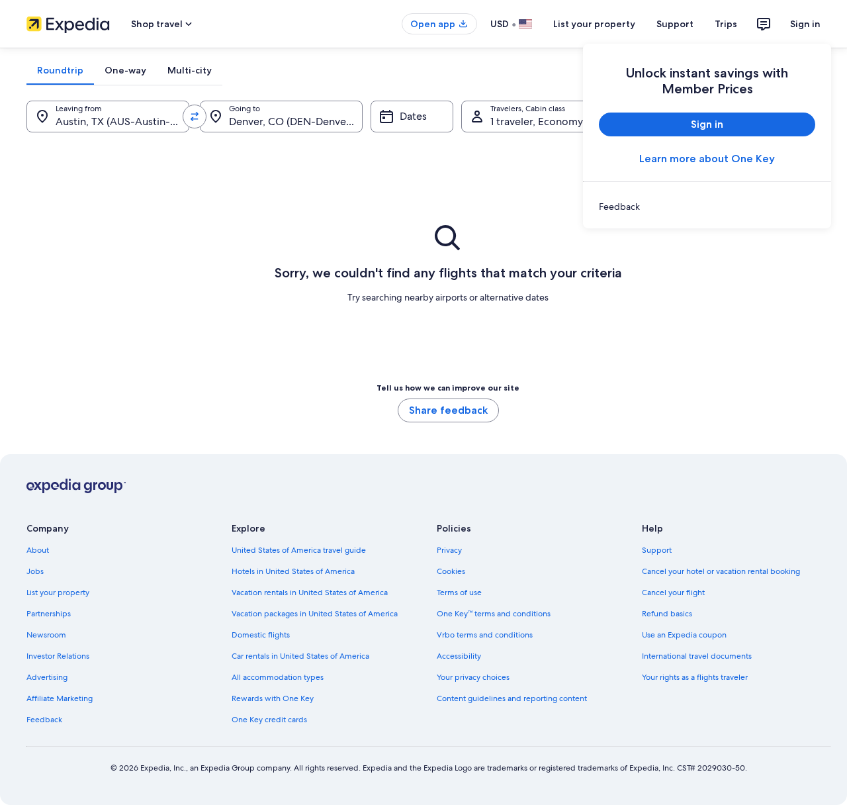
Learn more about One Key (707, 158)
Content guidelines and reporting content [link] (512, 698)
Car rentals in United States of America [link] (300, 656)
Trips (726, 24)
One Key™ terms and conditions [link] (494, 613)
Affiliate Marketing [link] (59, 698)
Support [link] (657, 550)
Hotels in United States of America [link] (293, 571)
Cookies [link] (451, 571)
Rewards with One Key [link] (273, 698)
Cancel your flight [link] (673, 592)
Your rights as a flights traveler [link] (695, 677)
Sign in (805, 24)
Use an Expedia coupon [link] (684, 635)
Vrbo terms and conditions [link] (485, 635)
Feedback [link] (44, 719)
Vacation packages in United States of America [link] (315, 613)
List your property (594, 24)
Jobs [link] (35, 571)
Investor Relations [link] (57, 656)
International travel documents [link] (697, 656)
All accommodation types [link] (278, 677)
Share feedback (448, 410)
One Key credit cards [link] (269, 719)
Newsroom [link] (46, 635)
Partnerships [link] (48, 613)
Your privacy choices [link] (473, 677)
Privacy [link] (449, 550)
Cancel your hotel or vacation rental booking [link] (721, 571)
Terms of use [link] (459, 592)
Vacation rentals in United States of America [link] (310, 592)
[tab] (60, 70)
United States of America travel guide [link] (299, 550)
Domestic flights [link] (261, 635)
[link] (707, 206)
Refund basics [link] (667, 613)
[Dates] (412, 116)
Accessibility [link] (459, 656)
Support (674, 24)
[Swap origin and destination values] (194, 116)
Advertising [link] (46, 677)
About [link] (37, 550)
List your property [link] (57, 592)
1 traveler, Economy (536, 121)
